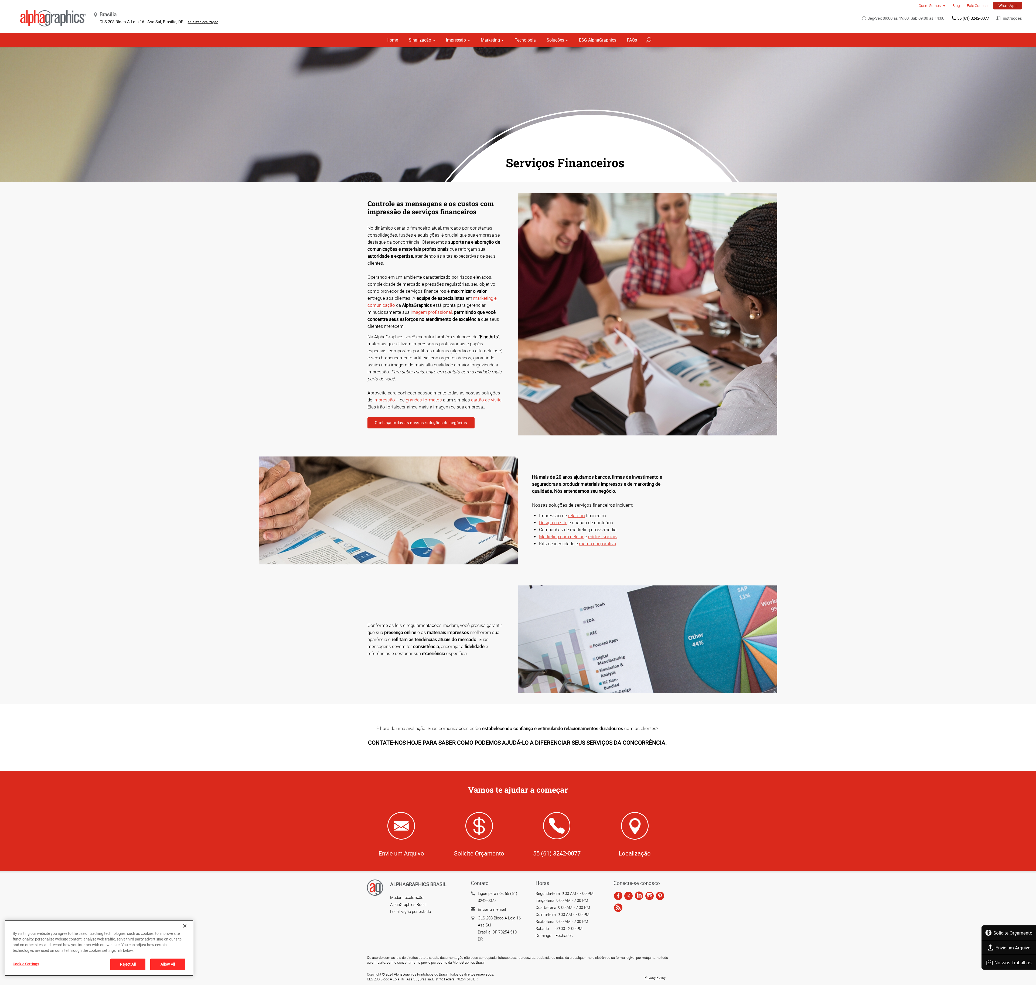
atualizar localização (203, 22)
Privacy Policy (655, 977)
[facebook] (618, 896)
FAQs (632, 40)
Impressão (456, 40)
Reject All (127, 964)
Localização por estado (410, 911)
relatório (576, 515)
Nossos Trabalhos (1013, 962)
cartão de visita (486, 400)
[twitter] (628, 896)
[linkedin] (639, 896)
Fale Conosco (978, 5)
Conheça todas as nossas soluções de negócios (421, 422)
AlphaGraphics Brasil (408, 904)
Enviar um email (492, 909)
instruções (1012, 18)
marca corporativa (597, 543)
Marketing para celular (561, 536)
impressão (384, 400)
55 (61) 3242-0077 (973, 18)
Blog (956, 5)
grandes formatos (424, 400)
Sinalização (420, 40)
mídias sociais (602, 536)
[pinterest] (660, 896)
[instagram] (649, 896)
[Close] (185, 926)
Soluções (555, 40)
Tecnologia (525, 40)
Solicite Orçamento (1012, 933)
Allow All (168, 964)
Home (392, 40)
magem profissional (432, 312)
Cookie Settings (26, 963)
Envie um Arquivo (1013, 948)
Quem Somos (930, 5)
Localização (635, 853)
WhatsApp (1007, 5)
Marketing (490, 40)
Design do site (553, 522)
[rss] (618, 908)
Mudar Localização (406, 897)
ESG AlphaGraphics (597, 40)
